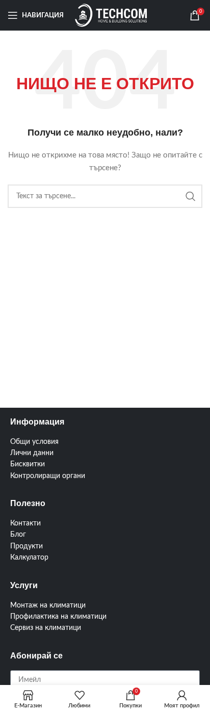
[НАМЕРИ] (190, 196)
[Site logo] (111, 15)
